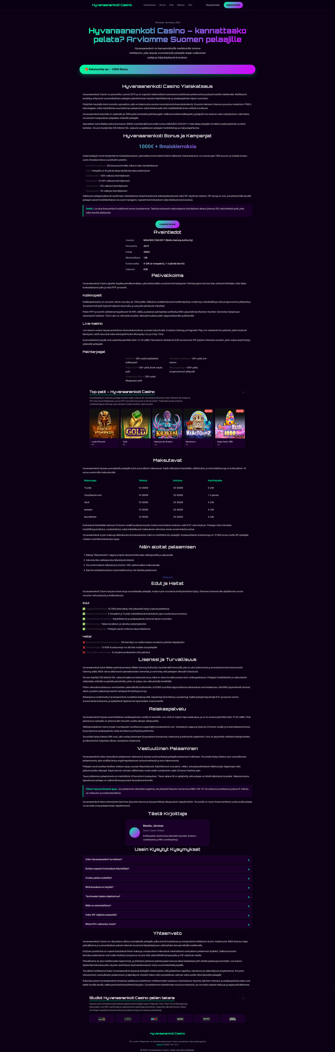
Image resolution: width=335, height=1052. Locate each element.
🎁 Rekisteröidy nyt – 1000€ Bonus (106, 69)
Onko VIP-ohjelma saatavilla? (101, 914)
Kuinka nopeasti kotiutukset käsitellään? (107, 868)
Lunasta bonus (167, 224)
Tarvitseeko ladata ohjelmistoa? (102, 896)
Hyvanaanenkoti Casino (112, 5)
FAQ (190, 5)
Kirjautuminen (213, 5)
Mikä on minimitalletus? (98, 905)
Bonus (163, 5)
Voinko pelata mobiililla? (98, 878)
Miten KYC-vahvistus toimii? (100, 924)
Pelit (171, 5)
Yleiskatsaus (149, 5)
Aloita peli (167, 577)
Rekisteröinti (233, 5)
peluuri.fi (160, 1045)
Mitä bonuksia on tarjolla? (99, 887)
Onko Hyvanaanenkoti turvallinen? (103, 859)
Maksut (181, 5)
